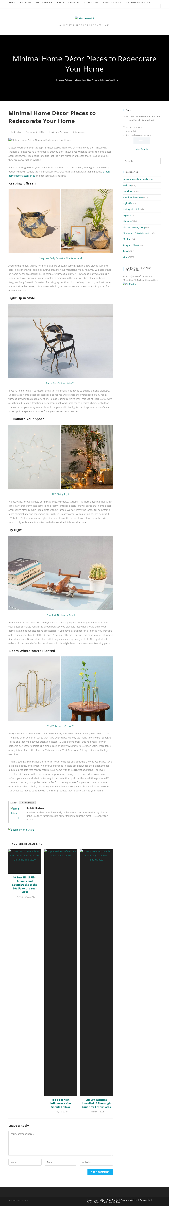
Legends (127, 215)
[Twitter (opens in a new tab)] (129, 6)
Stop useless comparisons (138, 135)
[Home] (51, 80)
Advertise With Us (129, 1200)
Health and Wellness (58, 132)
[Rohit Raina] (17, 810)
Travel (126, 251)
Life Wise (127, 221)
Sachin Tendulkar (134, 127)
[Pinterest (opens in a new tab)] (144, 6)
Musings (127, 239)
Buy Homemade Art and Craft (137, 179)
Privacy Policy (93, 1202)
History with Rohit (132, 209)
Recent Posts (27, 802)
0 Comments (78, 132)
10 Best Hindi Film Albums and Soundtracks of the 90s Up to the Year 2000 (24, 885)
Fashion (127, 185)
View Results (142, 149)
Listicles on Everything (134, 227)
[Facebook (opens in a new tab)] (134, 6)
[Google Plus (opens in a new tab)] (139, 6)
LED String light (60, 494)
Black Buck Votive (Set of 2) (60, 383)
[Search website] (157, 6)
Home (90, 1200)
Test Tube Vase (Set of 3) (60, 726)
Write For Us (112, 1200)
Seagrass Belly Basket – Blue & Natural (60, 258)
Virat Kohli (131, 131)
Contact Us (145, 1200)
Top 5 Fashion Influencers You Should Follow (60, 1103)
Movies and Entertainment (136, 233)
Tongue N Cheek (131, 245)
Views (126, 257)
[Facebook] (15, 818)
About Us (99, 1200)
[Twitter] (19, 818)
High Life (127, 203)
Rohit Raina (16, 132)
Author (13, 802)
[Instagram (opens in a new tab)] (149, 6)
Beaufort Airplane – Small (61, 615)
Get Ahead (128, 191)
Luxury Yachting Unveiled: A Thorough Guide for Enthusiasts (96, 1103)
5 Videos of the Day (111, 1202)
